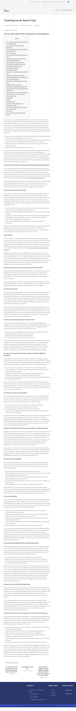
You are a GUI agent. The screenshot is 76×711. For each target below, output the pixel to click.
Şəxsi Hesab (9, 47)
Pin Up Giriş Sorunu (11, 53)
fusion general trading (11, 25)
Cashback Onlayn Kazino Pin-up (14, 85)
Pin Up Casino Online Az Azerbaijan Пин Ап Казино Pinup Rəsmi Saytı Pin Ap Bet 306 (11, 669)
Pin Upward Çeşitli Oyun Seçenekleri (15, 62)
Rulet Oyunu (9, 98)
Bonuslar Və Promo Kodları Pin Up (14, 103)
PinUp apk (37, 25)
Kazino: (8, 99)
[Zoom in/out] (0, 708)
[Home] (53, 10)
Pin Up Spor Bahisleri (11, 70)
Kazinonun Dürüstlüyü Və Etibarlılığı (15, 75)
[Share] (3, 708)
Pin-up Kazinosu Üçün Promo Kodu (15, 45)
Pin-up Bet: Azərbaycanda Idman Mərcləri (16, 86)
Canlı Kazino (9, 111)
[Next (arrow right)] (1, 710)
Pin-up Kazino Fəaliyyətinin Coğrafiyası (16, 113)
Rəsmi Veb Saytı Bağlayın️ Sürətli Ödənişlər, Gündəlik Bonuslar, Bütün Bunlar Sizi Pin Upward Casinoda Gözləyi (43, 671)
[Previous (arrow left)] (0, 710)
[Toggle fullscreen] (1, 708)
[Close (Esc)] (4, 708)
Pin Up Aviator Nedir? (11, 105)
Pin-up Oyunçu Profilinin (12, 68)
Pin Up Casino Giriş (11, 96)
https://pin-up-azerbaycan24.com (36, 178)
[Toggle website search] (71, 2)
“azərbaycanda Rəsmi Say (66, 10)
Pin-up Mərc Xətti (10, 101)
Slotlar (8, 114)
